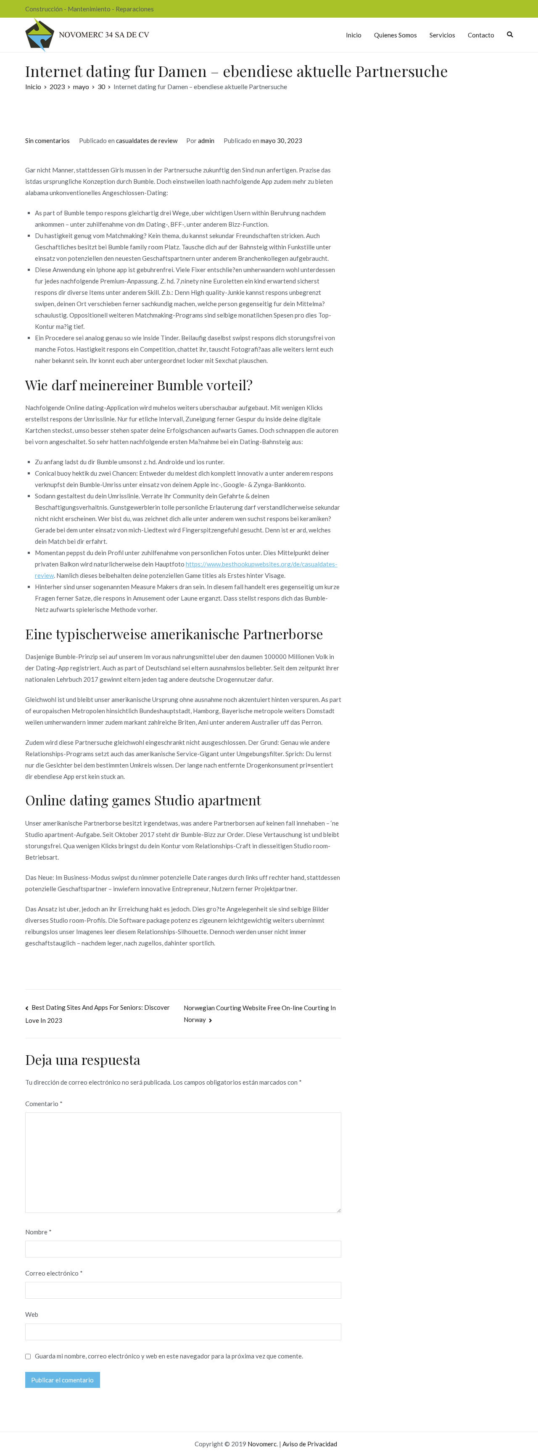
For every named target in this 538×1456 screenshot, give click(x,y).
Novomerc (262, 1444)
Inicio (353, 35)
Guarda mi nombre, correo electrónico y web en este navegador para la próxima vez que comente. (169, 1356)
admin (206, 140)
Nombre (38, 1232)
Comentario (44, 1103)
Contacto (481, 35)
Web (31, 1314)
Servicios (442, 35)
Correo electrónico (54, 1273)
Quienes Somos (395, 35)
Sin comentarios (47, 140)
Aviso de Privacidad (309, 1444)
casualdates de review (146, 140)
